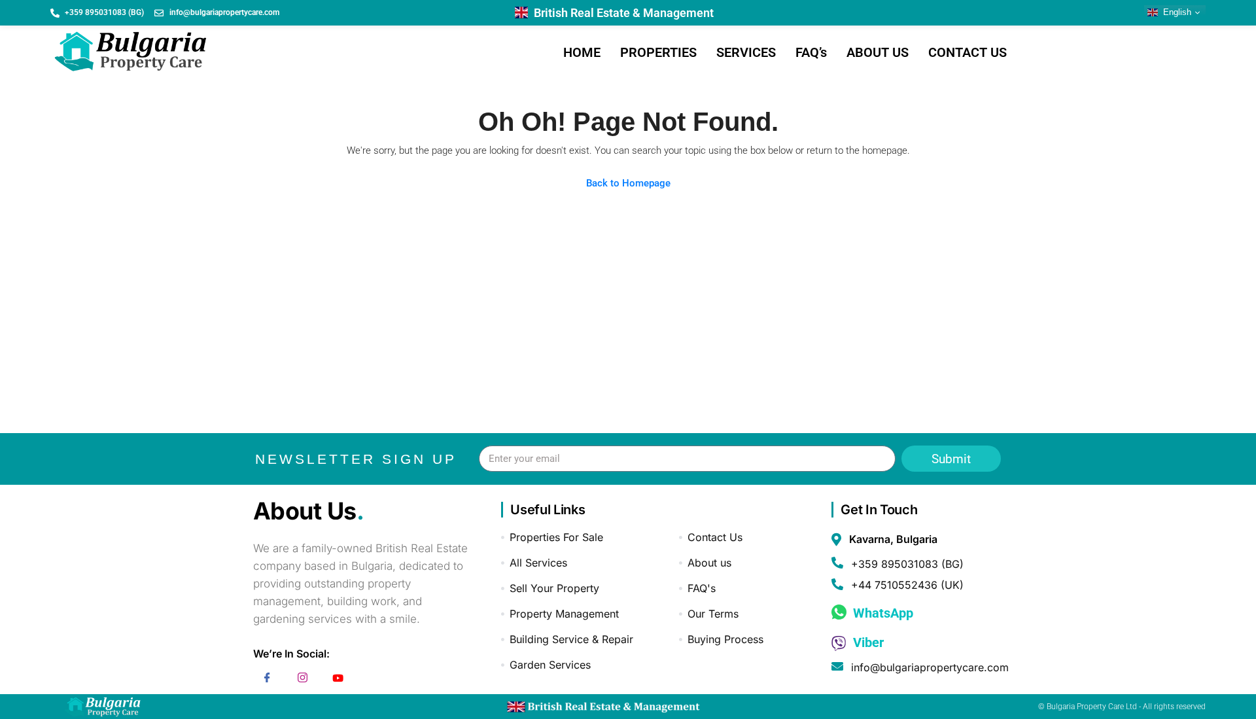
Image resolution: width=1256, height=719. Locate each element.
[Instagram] (302, 679)
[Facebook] (267, 679)
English (1175, 12)
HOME (582, 52)
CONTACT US (967, 52)
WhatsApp (881, 613)
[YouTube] (338, 679)
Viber (867, 642)
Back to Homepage (628, 183)
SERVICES (746, 52)
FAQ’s (811, 52)
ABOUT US (877, 52)
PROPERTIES (658, 52)
